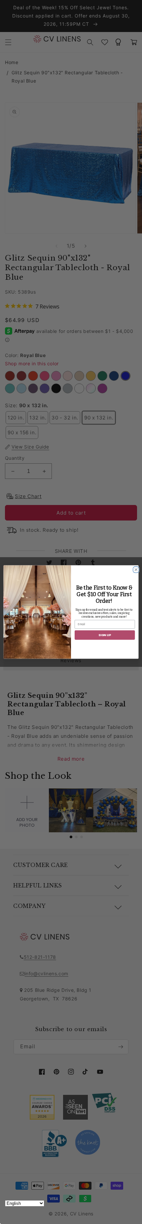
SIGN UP (104, 635)
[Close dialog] (135, 569)
